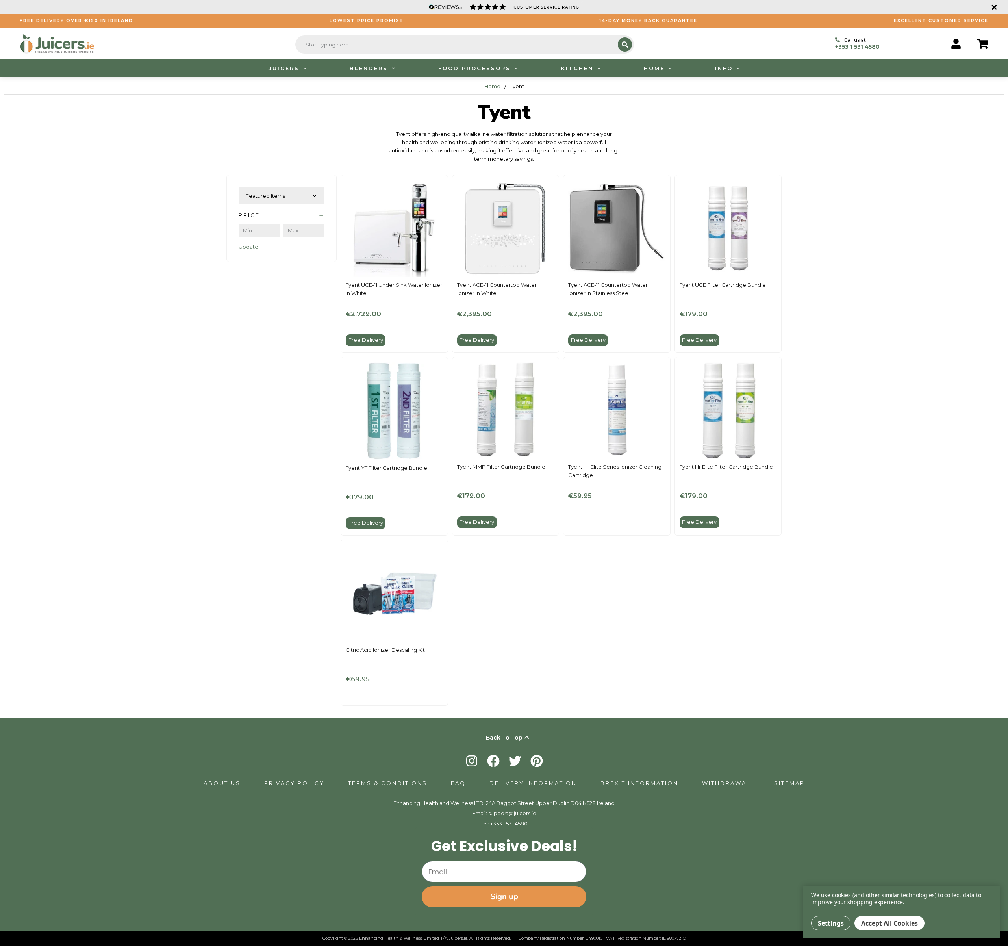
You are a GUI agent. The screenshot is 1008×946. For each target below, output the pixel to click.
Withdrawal (726, 783)
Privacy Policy (294, 783)
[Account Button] (956, 44)
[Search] (625, 44)
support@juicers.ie (512, 813)
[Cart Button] (982, 44)
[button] (281, 215)
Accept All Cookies (889, 923)
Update (248, 246)
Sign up (504, 896)
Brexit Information (639, 783)
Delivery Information (533, 783)
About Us (222, 783)
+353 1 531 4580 (509, 823)
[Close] (993, 7)
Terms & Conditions (387, 783)
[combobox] (457, 44)
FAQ (458, 783)
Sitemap (789, 783)
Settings (831, 923)
